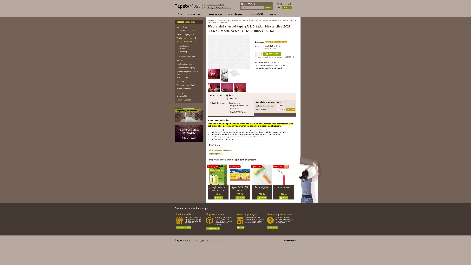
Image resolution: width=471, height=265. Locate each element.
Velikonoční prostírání (186, 85)
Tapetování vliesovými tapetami (222, 150)
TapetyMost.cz (213, 20)
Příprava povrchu (215, 153)
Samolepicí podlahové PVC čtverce (188, 72)
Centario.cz (290, 240)
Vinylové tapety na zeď (186, 38)
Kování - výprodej (184, 99)
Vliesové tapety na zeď (228, 20)
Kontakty (240, 227)
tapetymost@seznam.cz (219, 7)
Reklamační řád (257, 14)
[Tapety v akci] (189, 122)
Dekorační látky (183, 96)
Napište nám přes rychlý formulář (270, 68)
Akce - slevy (182, 27)
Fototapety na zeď (184, 64)
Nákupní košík (286, 4)
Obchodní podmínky (236, 14)
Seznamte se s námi (184, 227)
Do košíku (218, 197)
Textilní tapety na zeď (186, 56)
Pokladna (287, 7)
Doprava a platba (214, 14)
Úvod (180, 14)
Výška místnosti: (262, 110)
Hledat (268, 7)
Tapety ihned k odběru (186, 30)
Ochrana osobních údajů (215, 241)
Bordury (180, 60)
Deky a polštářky (184, 88)
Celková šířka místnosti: (265, 106)
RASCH (182, 49)
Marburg (183, 51)
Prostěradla (181, 81)
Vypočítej (290, 109)
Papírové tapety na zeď (186, 34)
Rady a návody (194, 14)
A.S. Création (184, 46)
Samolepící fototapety (186, 67)
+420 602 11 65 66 (215, 4)
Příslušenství (182, 77)
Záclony (180, 92)
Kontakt (273, 14)
